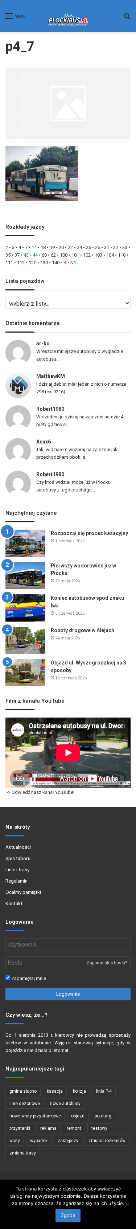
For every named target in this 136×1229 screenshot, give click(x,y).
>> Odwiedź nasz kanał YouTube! (39, 792)
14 (34, 247)
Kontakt (13, 903)
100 (63, 255)
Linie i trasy (17, 869)
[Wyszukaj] (127, 19)
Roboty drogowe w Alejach (82, 630)
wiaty (14, 1140)
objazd (78, 1115)
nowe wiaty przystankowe (35, 1115)
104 (110, 255)
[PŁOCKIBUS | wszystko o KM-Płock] (68, 16)
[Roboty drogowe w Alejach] (25, 640)
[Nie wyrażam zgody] (127, 1204)
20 (61, 247)
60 (44, 255)
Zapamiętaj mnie (28, 978)
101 (75, 255)
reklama (48, 1128)
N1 (73, 262)
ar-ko (43, 343)
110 (121, 255)
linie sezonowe (24, 1103)
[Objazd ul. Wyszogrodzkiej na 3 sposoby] (25, 672)
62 (53, 255)
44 (35, 255)
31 (106, 247)
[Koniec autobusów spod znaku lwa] (25, 608)
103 (98, 255)
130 (44, 262)
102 (87, 255)
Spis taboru (17, 858)
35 (8, 255)
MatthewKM (50, 376)
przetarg (103, 1115)
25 (88, 247)
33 (124, 247)
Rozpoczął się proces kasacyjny (89, 533)
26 (97, 247)
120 (32, 262)
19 (52, 247)
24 (79, 247)
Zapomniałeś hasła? (107, 962)
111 (9, 262)
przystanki (19, 1128)
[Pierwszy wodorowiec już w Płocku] (25, 575)
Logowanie (68, 994)
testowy (99, 1128)
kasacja (55, 1091)
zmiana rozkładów (106, 1140)
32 (115, 247)
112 (21, 262)
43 (26, 255)
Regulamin (16, 881)
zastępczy (68, 1140)
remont (74, 1128)
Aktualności (18, 847)
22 (70, 247)
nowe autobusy (65, 1103)
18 (43, 247)
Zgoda (68, 1215)
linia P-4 (104, 1091)
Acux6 (43, 442)
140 (55, 262)
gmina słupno (23, 1091)
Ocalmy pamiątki (23, 892)
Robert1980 (50, 409)
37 (17, 255)
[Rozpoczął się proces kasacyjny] (25, 543)
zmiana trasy (22, 1153)
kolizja (79, 1091)
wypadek (39, 1140)
